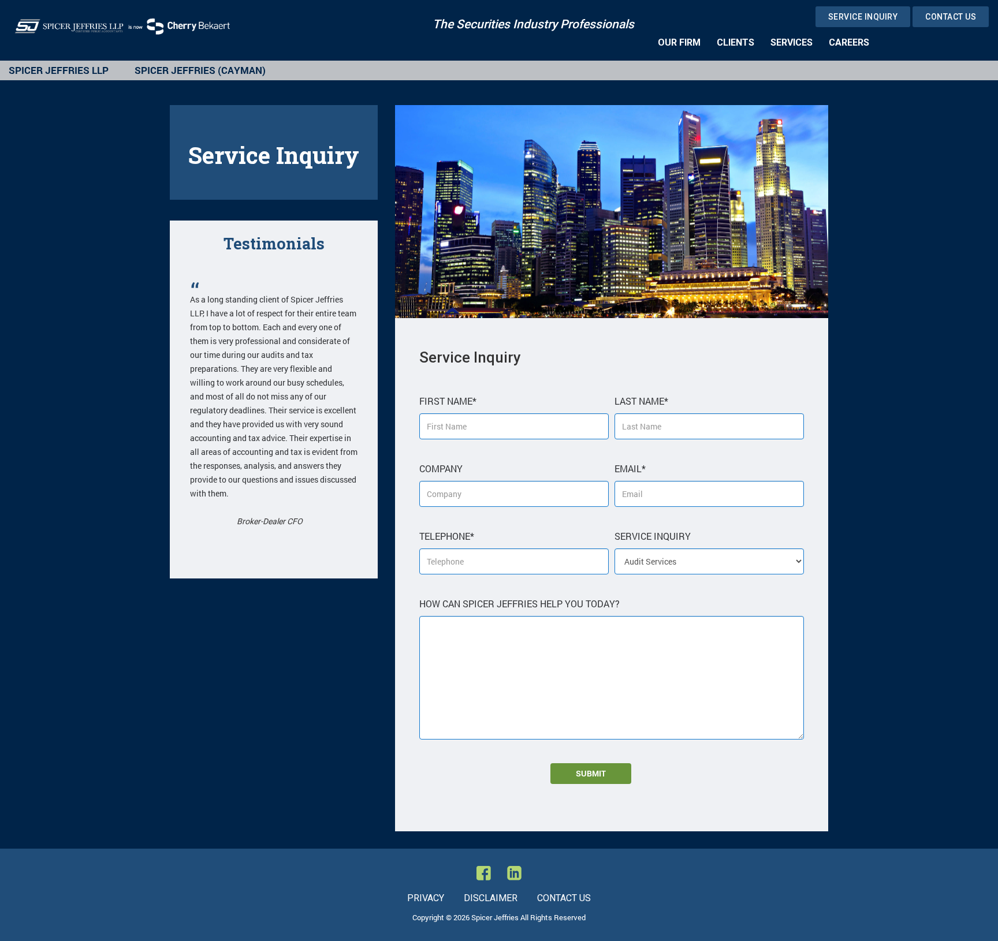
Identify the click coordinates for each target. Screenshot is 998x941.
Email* (630, 468)
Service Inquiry (863, 16)
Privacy (425, 898)
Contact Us (950, 16)
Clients (735, 42)
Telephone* (446, 536)
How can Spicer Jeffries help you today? (519, 604)
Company (441, 468)
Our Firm (679, 42)
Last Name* (641, 401)
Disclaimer (490, 898)
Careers (849, 42)
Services (791, 42)
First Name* (447, 401)
